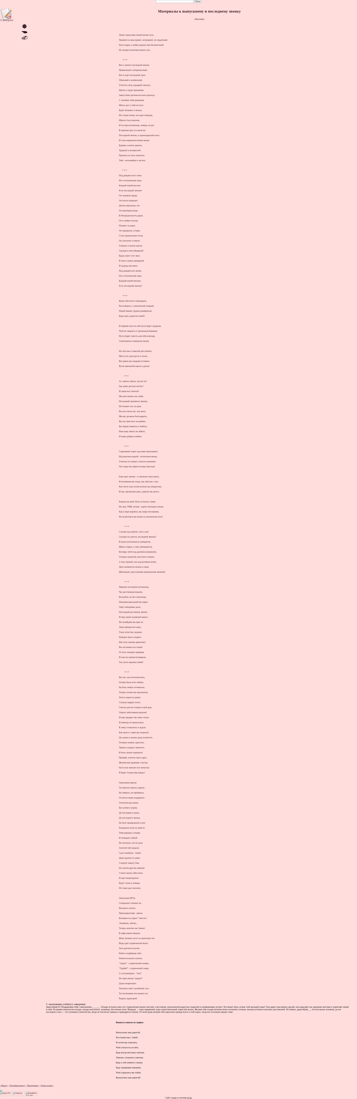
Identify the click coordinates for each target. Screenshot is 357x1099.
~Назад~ (4, 1085)
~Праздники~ (199, 19)
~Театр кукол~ (47, 1085)
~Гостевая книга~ (17, 1085)
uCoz (189, 1097)
